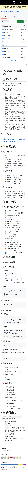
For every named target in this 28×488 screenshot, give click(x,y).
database (6, 42)
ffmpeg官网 (17, 279)
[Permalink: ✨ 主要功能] (1, 146)
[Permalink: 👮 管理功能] (1, 187)
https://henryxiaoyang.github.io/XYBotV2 (13, 140)
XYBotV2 (17, 11)
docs (5, 45)
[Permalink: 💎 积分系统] (1, 171)
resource (6, 51)
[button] (24, 290)
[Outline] (26, 65)
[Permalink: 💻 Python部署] (1, 262)
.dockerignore (7, 57)
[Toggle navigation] (2, 2)
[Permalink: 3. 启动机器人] (1, 300)
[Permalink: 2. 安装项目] (1, 286)
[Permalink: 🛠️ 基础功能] (1, 152)
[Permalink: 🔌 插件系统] (1, 202)
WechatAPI (7, 35)
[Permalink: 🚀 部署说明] (1, 257)
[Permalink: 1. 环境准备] (1, 270)
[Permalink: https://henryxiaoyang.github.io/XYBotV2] (1, 140)
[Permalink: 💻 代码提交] (1, 412)
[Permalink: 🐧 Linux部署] (1, 311)
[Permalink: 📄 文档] (1, 134)
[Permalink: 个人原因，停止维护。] (1, 72)
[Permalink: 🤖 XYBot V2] (1, 79)
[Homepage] (14, 2)
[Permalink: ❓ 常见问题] (1, 383)
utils (5, 54)
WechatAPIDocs (8, 39)
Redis (14, 282)
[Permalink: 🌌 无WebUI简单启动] (1, 350)
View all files (14, 60)
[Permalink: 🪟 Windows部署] (1, 267)
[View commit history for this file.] (24, 26)
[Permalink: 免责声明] (1, 90)
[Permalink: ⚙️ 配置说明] (1, 363)
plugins (6, 48)
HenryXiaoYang (8, 11)
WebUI (6, 32)
